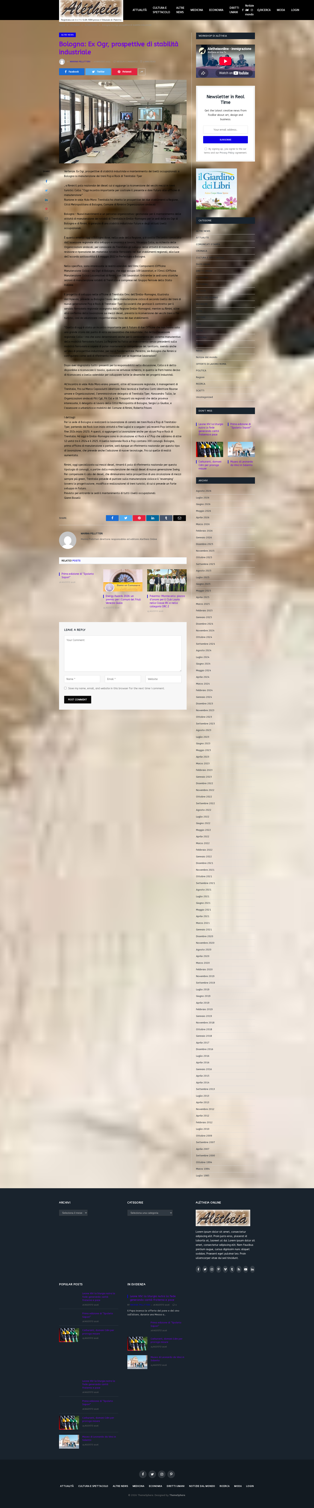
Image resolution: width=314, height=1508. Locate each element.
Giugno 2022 (203, 823)
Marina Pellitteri (80, 61)
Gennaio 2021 (204, 929)
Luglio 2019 (202, 989)
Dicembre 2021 (204, 863)
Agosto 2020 (203, 949)
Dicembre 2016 (204, 1049)
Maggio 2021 (203, 909)
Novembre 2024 (205, 630)
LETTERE (201, 317)
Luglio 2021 (202, 896)
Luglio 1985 (202, 1175)
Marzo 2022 (203, 843)
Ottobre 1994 (204, 1162)
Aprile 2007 (202, 1149)
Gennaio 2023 (204, 776)
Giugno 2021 (203, 903)
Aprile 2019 (202, 1002)
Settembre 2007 (205, 1142)
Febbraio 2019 (204, 1009)
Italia (199, 310)
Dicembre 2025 (204, 544)
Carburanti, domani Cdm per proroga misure (210, 465)
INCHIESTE (202, 304)
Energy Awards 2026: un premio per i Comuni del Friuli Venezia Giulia (123, 600)
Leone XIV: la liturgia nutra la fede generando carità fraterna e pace (211, 429)
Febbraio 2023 (204, 770)
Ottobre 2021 (204, 876)
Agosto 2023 (203, 730)
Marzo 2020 (203, 963)
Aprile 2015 (202, 1075)
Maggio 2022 (203, 830)
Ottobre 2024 (204, 637)
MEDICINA (196, 10)
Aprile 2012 (202, 1115)
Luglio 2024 (202, 657)
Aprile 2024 (202, 677)
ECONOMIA (216, 10)
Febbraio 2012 (204, 1122)
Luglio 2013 (202, 1095)
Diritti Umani (203, 264)
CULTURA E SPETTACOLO (161, 10)
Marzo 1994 (203, 1168)
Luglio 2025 (202, 577)
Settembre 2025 (205, 564)
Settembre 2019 (205, 982)
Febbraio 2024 (204, 690)
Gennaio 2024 (204, 697)
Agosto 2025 (203, 570)
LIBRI (198, 324)
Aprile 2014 (202, 1082)
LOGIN (295, 10)
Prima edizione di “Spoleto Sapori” (78, 575)
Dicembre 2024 (204, 623)
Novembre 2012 (205, 1109)
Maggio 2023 (203, 750)
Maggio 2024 (203, 670)
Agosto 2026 (203, 490)
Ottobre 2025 (204, 557)
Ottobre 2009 (204, 1135)
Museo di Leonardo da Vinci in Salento (241, 463)
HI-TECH (201, 290)
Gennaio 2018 (204, 1036)
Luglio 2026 (202, 497)
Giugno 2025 (203, 584)
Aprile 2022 (202, 836)
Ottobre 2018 (204, 1029)
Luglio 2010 (202, 1129)
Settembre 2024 (205, 643)
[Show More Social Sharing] (141, 71)
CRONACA (201, 250)
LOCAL (199, 330)
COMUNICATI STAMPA (208, 244)
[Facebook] (46, 181)
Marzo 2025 (203, 604)
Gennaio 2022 (204, 856)
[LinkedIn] (46, 199)
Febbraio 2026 (204, 530)
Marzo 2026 (203, 524)
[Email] (46, 218)
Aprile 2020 (202, 956)
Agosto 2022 (203, 810)
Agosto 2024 (203, 650)
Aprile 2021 (202, 916)
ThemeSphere (177, 1495)
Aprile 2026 (202, 517)
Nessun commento (127, 61)
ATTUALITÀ (140, 10)
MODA (281, 10)
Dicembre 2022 (204, 783)
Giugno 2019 (203, 996)
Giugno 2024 (203, 663)
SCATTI (200, 390)
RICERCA (265, 10)
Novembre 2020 (205, 942)
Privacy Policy (227, 152)
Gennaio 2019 (204, 1016)
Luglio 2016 (202, 1056)
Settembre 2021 (205, 883)
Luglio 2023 (202, 737)
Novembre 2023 (205, 710)
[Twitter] (46, 190)
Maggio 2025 (203, 590)
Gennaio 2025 (204, 617)
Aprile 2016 (202, 1062)
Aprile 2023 (202, 756)
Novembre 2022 (205, 790)
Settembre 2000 (205, 1155)
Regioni (200, 377)
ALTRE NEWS (180, 10)
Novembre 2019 (205, 976)
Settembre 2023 (205, 723)
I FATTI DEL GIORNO (207, 297)
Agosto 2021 (203, 889)
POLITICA (201, 370)
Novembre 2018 (205, 1022)
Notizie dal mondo (249, 10)
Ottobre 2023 (204, 716)
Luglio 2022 (202, 816)
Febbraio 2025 (204, 610)
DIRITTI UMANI (234, 10)
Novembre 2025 (205, 550)
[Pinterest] (46, 209)
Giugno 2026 (203, 504)
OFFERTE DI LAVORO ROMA (211, 364)
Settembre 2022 (205, 803)
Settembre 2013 (205, 1089)
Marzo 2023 (203, 763)
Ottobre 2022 (204, 796)
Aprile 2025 (202, 597)
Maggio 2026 (203, 511)
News (199, 350)
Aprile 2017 (202, 1042)
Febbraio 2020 (204, 969)
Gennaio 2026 (204, 537)
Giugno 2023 (203, 743)
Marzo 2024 (203, 683)
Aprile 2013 (202, 1102)
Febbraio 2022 (204, 849)
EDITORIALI (202, 284)
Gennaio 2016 (204, 1069)
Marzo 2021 (203, 923)
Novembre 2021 (205, 869)
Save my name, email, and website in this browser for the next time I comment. (116, 688)
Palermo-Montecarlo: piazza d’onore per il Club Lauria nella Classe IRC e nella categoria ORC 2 (167, 601)
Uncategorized (204, 397)
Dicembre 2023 (204, 703)
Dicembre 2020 (204, 936)
